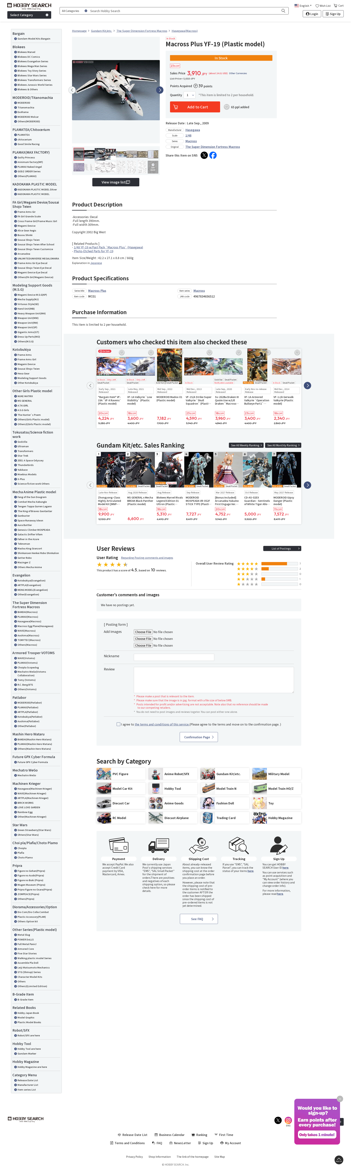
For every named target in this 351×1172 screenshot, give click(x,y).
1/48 (188, 135)
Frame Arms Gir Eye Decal (32, 263)
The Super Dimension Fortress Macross (212, 146)
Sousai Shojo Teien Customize (35, 249)
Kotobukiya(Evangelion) (32, 580)
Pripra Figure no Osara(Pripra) (35, 889)
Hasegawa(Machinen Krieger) (35, 788)
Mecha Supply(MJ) (28, 299)
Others (22, 981)
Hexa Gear (23, 373)
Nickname (111, 655)
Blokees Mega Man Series (32, 66)
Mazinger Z (24, 562)
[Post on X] (204, 155)
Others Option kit (28, 921)
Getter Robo (25, 557)
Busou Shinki (25, 235)
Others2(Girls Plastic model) (34, 424)
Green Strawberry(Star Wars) (34, 830)
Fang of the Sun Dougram (32, 497)
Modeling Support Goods (32, 378)
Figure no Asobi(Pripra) (31, 875)
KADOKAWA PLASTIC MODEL (34, 194)
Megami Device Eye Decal (32, 272)
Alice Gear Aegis (27, 230)
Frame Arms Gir (26, 211)
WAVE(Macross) (27, 630)
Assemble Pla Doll (28, 962)
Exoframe (23, 112)
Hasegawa (192, 130)
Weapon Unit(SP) (27, 327)
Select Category (21, 15)
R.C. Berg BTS (25, 684)
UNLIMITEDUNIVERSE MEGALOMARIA (38, 258)
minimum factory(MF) (30, 162)
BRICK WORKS (25, 802)
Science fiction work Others (34, 483)
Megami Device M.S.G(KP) (32, 294)
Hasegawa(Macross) (29, 621)
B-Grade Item (25, 999)
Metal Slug (24, 934)
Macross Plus (97, 290)
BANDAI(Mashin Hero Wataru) (35, 739)
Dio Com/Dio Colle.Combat (33, 912)
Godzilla (22, 441)
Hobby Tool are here (29, 1048)
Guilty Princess (26, 157)
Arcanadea (24, 253)
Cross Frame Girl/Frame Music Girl (37, 221)
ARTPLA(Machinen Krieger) (33, 798)
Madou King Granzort (30, 548)
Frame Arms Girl (27, 359)
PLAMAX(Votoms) (28, 662)
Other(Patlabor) (27, 726)
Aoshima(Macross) (28, 635)
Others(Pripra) (26, 899)
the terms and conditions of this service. (162, 724)
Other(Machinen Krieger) (32, 816)
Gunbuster (24, 515)
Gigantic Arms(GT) (28, 332)
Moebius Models (27, 474)
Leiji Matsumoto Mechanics (34, 967)
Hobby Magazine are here (32, 1067)
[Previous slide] (72, 90)
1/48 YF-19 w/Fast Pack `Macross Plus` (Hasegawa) (108, 247)
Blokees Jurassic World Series (35, 84)
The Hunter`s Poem (29, 414)
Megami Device (26, 225)
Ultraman (23, 446)
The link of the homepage (193, 1156)
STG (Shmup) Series (29, 972)
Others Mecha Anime (30, 567)
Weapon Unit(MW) (28, 318)
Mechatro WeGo (27, 775)
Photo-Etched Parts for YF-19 (93, 251)
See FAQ (197, 919)
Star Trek (23, 455)
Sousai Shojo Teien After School (36, 244)
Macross (191, 141)
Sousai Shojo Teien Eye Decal (35, 267)
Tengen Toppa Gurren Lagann (35, 506)
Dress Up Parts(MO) (29, 336)
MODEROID (24, 102)
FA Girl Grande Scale (29, 216)
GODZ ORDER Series (29, 171)
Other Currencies (238, 73)
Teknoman (24, 543)
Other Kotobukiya (28, 382)
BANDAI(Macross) (28, 612)
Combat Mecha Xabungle (32, 501)
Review (109, 669)
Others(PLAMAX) (27, 176)
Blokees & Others (28, 89)
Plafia (21, 852)
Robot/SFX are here (29, 1035)
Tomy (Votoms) (27, 680)
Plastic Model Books (29, 1022)
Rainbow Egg (25, 812)
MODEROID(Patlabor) (30, 702)
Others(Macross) (27, 644)
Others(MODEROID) (29, 121)
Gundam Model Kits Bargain (34, 38)
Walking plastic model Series (35, 958)
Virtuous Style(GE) (28, 304)
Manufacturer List (28, 1085)
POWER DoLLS (26, 939)
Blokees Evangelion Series (33, 61)
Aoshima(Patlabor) (28, 721)
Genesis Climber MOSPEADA (34, 529)
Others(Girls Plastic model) (34, 419)
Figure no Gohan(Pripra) (31, 871)
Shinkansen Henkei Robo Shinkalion (38, 553)
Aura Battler (25, 525)
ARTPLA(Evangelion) (29, 585)
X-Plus (21, 479)
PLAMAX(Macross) (28, 616)
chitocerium (25, 139)
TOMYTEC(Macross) (29, 640)
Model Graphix (26, 1017)
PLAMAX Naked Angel (30, 166)
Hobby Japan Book (28, 1013)
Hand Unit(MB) (26, 308)
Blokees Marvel (26, 52)
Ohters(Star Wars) (28, 834)
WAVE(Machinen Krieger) (32, 793)
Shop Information (160, 1156)
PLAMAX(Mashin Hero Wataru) (35, 744)
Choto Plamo (25, 857)
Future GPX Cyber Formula (33, 762)
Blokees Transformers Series (34, 80)
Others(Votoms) (27, 689)
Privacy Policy (134, 1156)
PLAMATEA (24, 134)
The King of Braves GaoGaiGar (35, 511)
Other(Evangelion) (28, 594)
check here (149, 887)
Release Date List (28, 1080)
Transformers (25, 451)
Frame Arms (25, 354)
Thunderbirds (26, 465)
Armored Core (26, 948)
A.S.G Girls (23, 410)
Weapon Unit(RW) (28, 322)
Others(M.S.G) (26, 341)
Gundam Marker (27, 1053)
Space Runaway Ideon (30, 520)
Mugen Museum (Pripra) (31, 884)
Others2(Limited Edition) (32, 986)
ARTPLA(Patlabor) (28, 712)
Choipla (22, 848)
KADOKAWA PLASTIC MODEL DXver (37, 189)
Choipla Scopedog (28, 667)
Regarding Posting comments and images (147, 557)
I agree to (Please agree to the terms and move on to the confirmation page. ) (201, 724)
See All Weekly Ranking (245, 445)
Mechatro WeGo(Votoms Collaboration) (32, 673)
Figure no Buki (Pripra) (30, 880)
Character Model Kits (30, 976)
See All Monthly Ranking (282, 445)
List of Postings (281, 548)
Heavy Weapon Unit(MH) (32, 313)
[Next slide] (159, 90)
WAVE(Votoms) (26, 658)
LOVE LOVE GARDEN (29, 807)
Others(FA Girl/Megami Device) (35, 277)
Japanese (96, 263)
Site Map (219, 1156)
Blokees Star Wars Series (32, 75)
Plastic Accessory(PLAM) (32, 916)
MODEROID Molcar (28, 116)
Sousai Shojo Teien (29, 239)
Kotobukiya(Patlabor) (30, 716)
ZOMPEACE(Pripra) (28, 894)
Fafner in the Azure (28, 539)
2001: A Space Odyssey (31, 460)
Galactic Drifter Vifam (30, 534)
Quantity (176, 95)
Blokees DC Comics (29, 56)
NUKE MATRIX (25, 396)
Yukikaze (23, 469)
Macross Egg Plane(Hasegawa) (35, 626)
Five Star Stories (27, 953)
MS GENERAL (25, 400)
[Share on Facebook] (213, 155)
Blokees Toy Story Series (32, 70)
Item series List (27, 1089)
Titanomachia (26, 107)
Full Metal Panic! (27, 944)
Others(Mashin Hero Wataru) (34, 748)
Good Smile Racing (28, 144)
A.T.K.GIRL (23, 405)
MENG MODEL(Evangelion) (33, 589)
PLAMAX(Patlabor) (28, 707)
